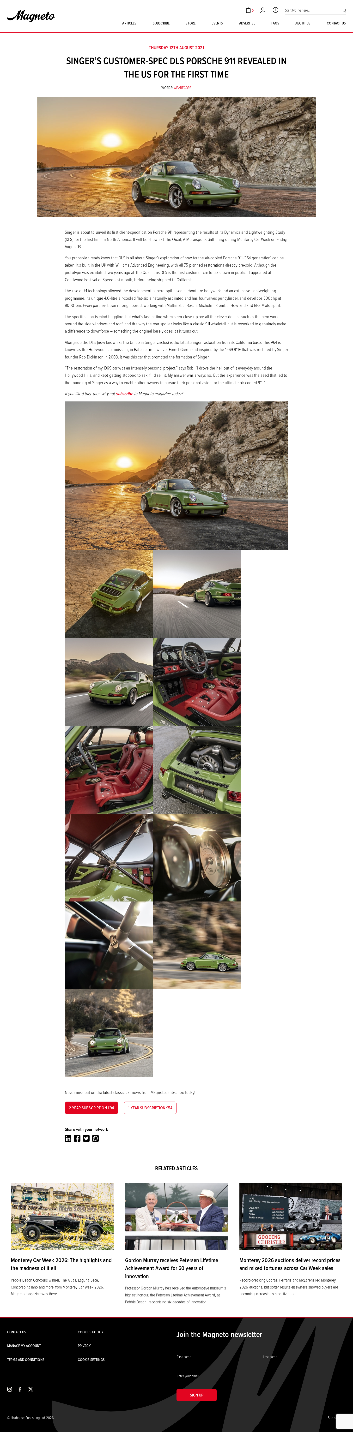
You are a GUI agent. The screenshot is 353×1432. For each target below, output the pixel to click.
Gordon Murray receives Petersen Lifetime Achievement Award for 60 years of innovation (171, 1268)
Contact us (336, 23)
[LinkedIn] (68, 1138)
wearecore (182, 87)
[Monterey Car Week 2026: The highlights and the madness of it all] (62, 1215)
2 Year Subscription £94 (91, 1108)
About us (302, 23)
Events (217, 23)
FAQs (275, 23)
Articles (129, 23)
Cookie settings (91, 1359)
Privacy (84, 1345)
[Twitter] (86, 1138)
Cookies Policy (90, 1332)
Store (190, 23)
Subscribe (161, 23)
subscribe (124, 393)
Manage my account (24, 1345)
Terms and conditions (25, 1359)
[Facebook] (77, 1138)
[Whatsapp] (95, 1138)
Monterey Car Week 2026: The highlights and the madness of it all (61, 1264)
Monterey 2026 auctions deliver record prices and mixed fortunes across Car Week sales (290, 1264)
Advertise (247, 23)
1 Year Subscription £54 (150, 1108)
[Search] (344, 10)
